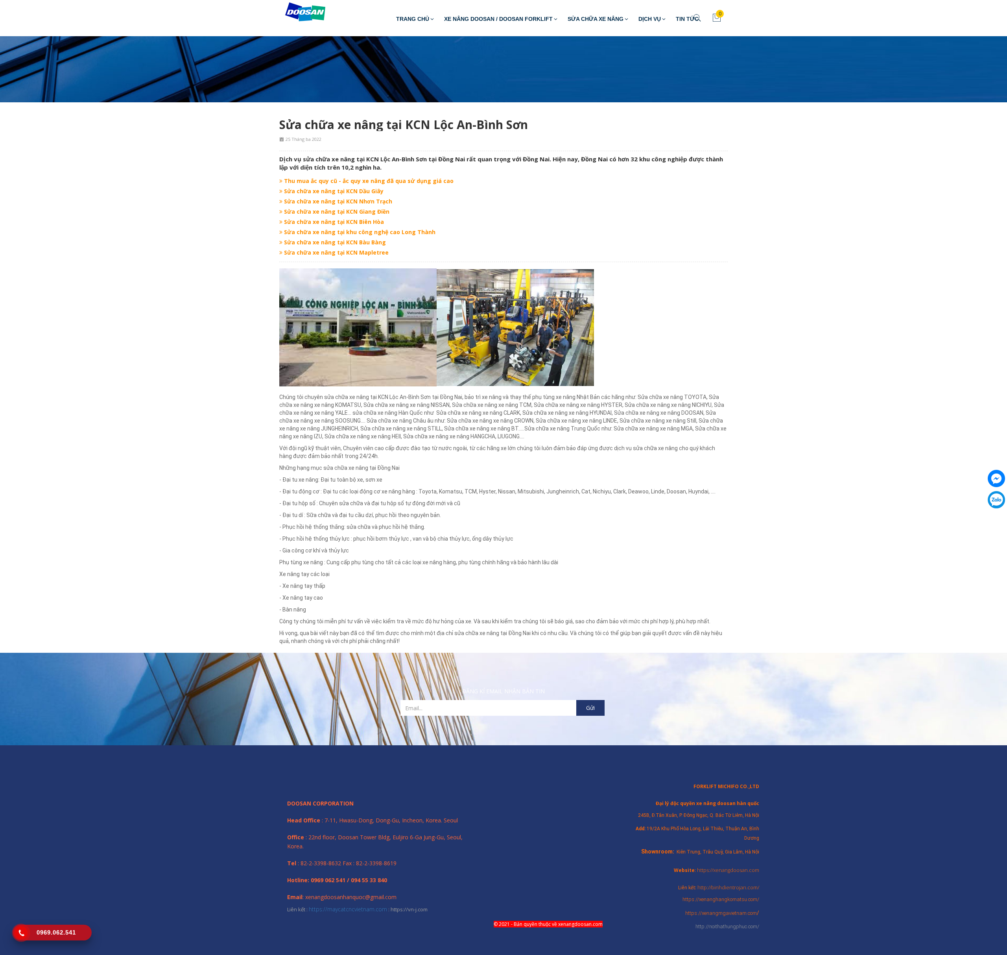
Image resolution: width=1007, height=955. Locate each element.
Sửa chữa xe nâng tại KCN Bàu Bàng (334, 242)
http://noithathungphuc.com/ (727, 926)
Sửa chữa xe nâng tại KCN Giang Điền (335, 211)
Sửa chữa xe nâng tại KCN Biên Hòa (333, 221)
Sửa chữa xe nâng (595, 19)
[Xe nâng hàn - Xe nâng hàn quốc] (299, 12)
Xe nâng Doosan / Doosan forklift (498, 19)
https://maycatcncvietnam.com (348, 909)
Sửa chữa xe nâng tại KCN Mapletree (335, 252)
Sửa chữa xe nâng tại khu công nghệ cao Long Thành (358, 232)
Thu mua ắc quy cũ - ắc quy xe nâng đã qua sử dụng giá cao (368, 181)
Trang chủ (412, 19)
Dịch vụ (649, 19)
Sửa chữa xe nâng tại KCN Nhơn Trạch (337, 201)
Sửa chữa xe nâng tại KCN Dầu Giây (333, 191)
